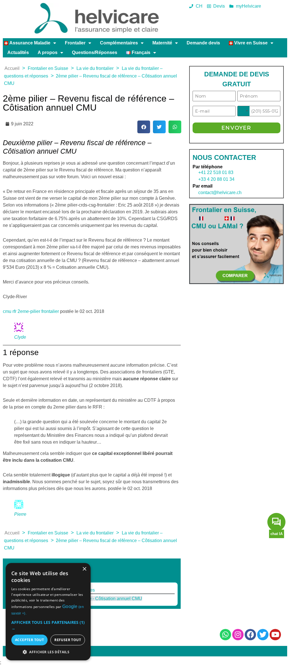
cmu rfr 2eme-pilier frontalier (31, 311)
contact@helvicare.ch (217, 192)
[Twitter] (262, 634)
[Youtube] (275, 634)
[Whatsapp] (225, 634)
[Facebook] (250, 634)
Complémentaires (119, 42)
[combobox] (244, 111)
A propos (47, 52)
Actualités (18, 52)
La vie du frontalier (95, 68)
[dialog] (48, 611)
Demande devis (203, 42)
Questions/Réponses (94, 52)
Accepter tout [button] (29, 639)
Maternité (162, 42)
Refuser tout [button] (67, 639)
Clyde (20, 337)
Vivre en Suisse (250, 42)
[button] (143, 127)
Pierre (20, 514)
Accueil (12, 68)
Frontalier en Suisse (48, 68)
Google (70, 606)
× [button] (84, 569)
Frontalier (75, 42)
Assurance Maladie (29, 42)
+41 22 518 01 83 (215, 172)
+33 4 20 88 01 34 (216, 179)
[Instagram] (238, 634)
